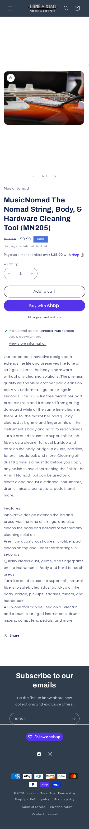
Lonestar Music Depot (42, 793)
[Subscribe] (73, 718)
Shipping (10, 246)
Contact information (46, 814)
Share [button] (14, 635)
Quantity (11, 264)
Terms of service (34, 807)
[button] (10, 8)
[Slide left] (33, 176)
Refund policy (40, 799)
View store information (28, 343)
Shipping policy (61, 807)
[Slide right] (55, 176)
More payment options (44, 317)
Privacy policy (64, 799)
